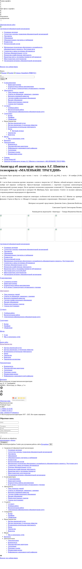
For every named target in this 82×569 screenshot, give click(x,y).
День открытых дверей (16, 92)
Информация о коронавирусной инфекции (22, 148)
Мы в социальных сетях (16, 138)
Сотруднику (8, 113)
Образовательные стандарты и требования (18, 40)
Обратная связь (5, 401)
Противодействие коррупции (18, 146)
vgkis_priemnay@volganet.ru (9, 412)
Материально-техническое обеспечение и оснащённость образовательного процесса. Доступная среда (39, 261)
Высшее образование (15, 100)
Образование (8, 38)
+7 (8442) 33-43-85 (6, 408)
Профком (11, 117)
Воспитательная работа (16, 109)
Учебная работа (13, 108)
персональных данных (7, 440)
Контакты (7, 140)
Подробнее (45, 444)
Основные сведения (11, 32)
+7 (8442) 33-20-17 (6, 410)
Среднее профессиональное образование (22, 98)
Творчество (12, 133)
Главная (6, 157)
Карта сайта (4, 342)
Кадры (10, 115)
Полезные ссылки (14, 152)
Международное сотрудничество (15, 59)
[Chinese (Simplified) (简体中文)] (25, 73)
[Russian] (3, 73)
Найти (2, 79)
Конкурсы (11, 135)
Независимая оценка (15, 154)
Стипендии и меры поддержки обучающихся (19, 51)
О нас (6, 335)
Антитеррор (12, 150)
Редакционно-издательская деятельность (22, 127)
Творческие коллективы (12, 359)
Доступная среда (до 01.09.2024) (15, 270)
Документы (8, 36)
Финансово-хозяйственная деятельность (17, 55)
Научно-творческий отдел (17, 123)
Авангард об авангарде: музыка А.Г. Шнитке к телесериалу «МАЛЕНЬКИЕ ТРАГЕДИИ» (34, 161)
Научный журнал (18, 131)
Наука (10, 129)
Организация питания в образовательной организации (22, 61)
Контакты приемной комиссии (18, 96)
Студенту (7, 106)
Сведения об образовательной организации (15, 29)
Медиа (6, 136)
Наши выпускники (14, 84)
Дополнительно (9, 142)
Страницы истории (10, 281)
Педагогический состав (12, 44)
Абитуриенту (8, 90)
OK (51, 444)
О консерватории (10, 83)
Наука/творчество (6, 344)
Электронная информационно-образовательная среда (26, 111)
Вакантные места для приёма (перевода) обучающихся (22, 57)
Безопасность (12, 144)
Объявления (12, 119)
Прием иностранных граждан (18, 102)
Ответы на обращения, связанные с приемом (23, 94)
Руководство (8, 42)
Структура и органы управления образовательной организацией (26, 34)
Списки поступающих (15, 104)
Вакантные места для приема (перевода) (22, 471)
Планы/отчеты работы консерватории (21, 86)
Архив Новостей (10, 159)
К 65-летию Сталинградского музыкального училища (26, 88)
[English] (10, 73)
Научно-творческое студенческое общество (22, 125)
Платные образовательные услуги (15, 53)
